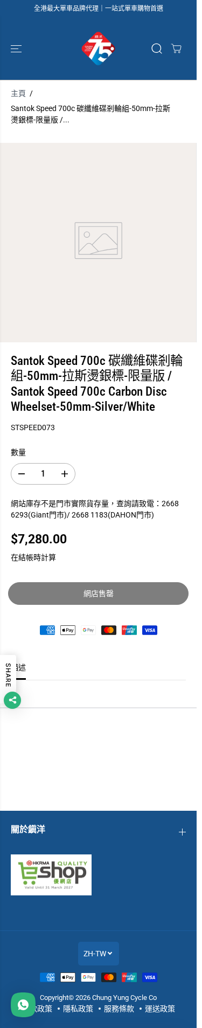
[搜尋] (156, 48)
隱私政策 (78, 1008)
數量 (18, 452)
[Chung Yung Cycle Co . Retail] (98, 48)
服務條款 (119, 1008)
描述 (18, 667)
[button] (17, 48)
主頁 (18, 93)
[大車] (176, 48)
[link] (98, 874)
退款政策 (37, 1008)
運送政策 (160, 1008)
